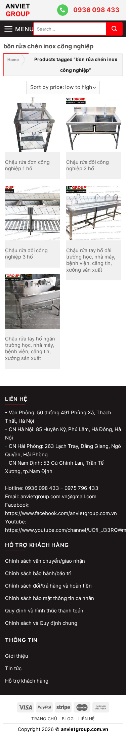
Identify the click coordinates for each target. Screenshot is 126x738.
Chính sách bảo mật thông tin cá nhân (49, 598)
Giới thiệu (16, 656)
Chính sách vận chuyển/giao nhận (45, 561)
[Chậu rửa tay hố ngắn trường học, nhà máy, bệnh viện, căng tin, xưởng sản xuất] (32, 301)
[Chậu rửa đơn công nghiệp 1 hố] (32, 124)
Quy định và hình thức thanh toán (44, 610)
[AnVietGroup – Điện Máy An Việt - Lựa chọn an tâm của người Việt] (29, 10)
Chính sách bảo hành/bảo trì (38, 573)
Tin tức (13, 668)
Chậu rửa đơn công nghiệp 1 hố (27, 165)
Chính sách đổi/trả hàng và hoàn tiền (48, 586)
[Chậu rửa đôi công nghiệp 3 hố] (32, 213)
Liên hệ (86, 718)
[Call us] (62, 10)
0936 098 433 (96, 10)
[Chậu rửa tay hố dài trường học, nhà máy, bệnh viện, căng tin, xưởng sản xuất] (93, 213)
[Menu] (18, 23)
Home (13, 59)
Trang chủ (44, 718)
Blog (68, 718)
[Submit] (114, 29)
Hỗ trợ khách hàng (26, 681)
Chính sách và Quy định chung (41, 623)
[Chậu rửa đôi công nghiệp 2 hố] (93, 124)
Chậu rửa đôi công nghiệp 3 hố (26, 253)
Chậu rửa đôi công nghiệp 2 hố (87, 165)
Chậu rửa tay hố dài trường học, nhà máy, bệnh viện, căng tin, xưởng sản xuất (90, 260)
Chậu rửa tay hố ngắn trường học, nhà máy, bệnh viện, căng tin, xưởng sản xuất (30, 348)
